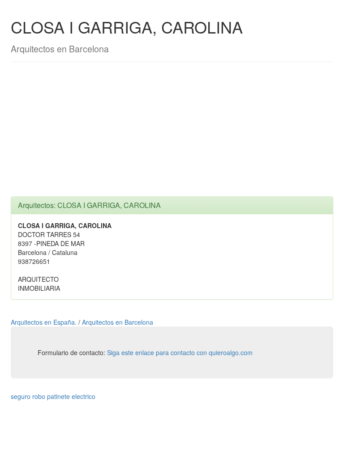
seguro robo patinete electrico (53, 396)
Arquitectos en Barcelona (117, 322)
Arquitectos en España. (44, 322)
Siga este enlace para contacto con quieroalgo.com (180, 352)
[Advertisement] (172, 133)
